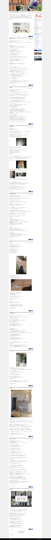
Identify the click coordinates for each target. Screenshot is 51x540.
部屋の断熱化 (11, 126)
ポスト (30, 36)
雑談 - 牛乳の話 (12, 38)
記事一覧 (21, 532)
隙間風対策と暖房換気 (12, 193)
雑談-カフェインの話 (12, 438)
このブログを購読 (37, 51)
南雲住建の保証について (38, 44)
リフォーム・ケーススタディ (17, 36)
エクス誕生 (11, 489)
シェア (32, 36)
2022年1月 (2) (37, 30)
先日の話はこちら (12, 90)
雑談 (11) (36, 25)
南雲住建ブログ (25, 5)
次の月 (24, 532)
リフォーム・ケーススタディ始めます (14, 12)
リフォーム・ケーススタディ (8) (38, 21)
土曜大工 (11, 241)
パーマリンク (11, 36)
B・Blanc (11, 418)
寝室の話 (11, 87)
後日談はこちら (11, 153)
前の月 (19, 532)
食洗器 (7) (36, 24)
